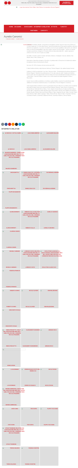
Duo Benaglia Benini (49, 188)
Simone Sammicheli (11, 404)
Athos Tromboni (11, 444)
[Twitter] (19, 124)
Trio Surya (30, 424)
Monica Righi (11, 365)
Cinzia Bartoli (11, 188)
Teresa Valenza (11, 464)
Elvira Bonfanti (11, 227)
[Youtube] (9, 124)
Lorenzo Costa (30, 267)
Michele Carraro (11, 267)
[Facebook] (5, 2)
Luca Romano (11, 385)
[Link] (2, 124)
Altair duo (11, 149)
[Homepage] (4, 39)
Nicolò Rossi (49, 385)
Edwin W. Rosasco (30, 385)
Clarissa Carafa (11, 247)
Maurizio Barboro (11, 168)
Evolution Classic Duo (49, 267)
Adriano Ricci (49, 346)
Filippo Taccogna (49, 424)
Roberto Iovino (11, 306)
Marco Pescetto (11, 346)
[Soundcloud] (13, 124)
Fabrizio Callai (30, 227)
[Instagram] (9, 2)
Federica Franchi (11, 286)
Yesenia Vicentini (30, 464)
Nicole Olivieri (30, 306)
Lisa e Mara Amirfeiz (30, 149)
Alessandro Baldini (49, 149)
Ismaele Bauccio (30, 188)
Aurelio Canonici (20, 39)
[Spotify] (23, 124)
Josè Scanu (11, 424)
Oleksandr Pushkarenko (30, 346)
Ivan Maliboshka (49, 306)
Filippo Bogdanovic (11, 208)
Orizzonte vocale (11, 326)
